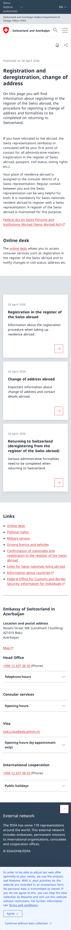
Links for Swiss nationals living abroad (36, 566)
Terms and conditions (23, 905)
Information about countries (28, 573)
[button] (64, 809)
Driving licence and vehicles (28, 544)
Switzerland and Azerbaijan (31, 30)
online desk (18, 248)
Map (6, 648)
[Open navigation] (65, 30)
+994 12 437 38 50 (16, 666)
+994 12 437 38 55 (16, 773)
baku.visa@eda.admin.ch (21, 731)
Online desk (16, 526)
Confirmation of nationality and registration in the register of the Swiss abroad (37, 555)
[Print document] (57, 45)
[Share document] (66, 45)
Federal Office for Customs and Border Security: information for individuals (36, 581)
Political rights (18, 532)
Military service (18, 538)
